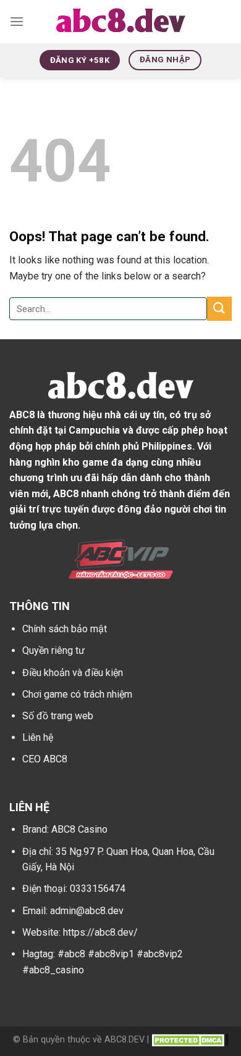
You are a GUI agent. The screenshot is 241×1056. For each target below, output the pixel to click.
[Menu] (16, 21)
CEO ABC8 (44, 759)
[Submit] (219, 309)
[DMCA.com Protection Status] (190, 1039)
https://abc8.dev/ (100, 932)
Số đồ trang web (57, 716)
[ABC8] (121, 21)
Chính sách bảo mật (64, 629)
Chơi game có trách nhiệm (77, 694)
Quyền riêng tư (53, 650)
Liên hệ (37, 737)
